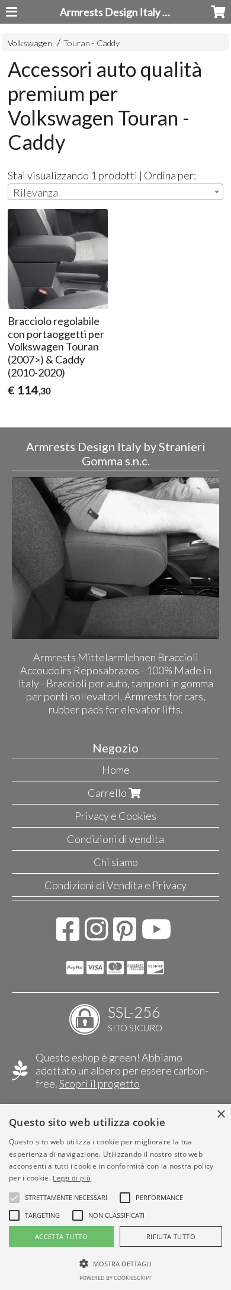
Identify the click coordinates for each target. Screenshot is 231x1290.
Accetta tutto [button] (61, 1236)
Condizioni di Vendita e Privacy (115, 885)
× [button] (220, 1114)
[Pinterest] (124, 934)
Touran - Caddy (91, 43)
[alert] (115, 1197)
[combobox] (115, 192)
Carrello (108, 792)
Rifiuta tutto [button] (170, 1236)
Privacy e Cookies (115, 815)
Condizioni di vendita (115, 838)
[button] (66, 1197)
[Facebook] (67, 934)
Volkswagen (30, 43)
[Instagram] (96, 934)
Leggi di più (72, 1177)
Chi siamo (116, 861)
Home (116, 769)
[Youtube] (157, 934)
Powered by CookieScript (115, 1278)
